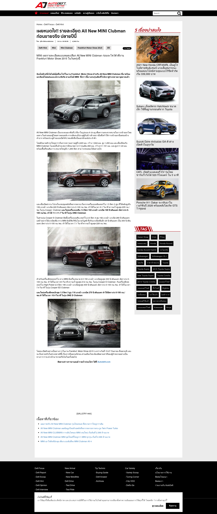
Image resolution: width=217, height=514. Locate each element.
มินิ (108, 48)
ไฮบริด (140, 262)
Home (39, 24)
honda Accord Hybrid (146, 249)
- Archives (99, 481)
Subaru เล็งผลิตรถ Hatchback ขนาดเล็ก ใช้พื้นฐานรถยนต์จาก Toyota (156, 108)
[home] (36, 13)
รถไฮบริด (164, 249)
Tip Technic (100, 468)
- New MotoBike (72, 476)
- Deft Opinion (41, 485)
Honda (153, 243)
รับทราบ (172, 505)
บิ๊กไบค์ (156, 288)
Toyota (165, 262)
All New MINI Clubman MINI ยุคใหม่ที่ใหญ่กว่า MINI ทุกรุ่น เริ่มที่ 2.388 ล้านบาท (75, 436)
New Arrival (70, 468)
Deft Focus (49, 24)
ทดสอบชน (142, 243)
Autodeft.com (103, 361)
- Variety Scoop (132, 472)
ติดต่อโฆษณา (161, 476)
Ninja (168, 307)
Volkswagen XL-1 (159, 256)
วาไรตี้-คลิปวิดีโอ (102, 13)
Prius (162, 237)
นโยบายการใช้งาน (163, 472)
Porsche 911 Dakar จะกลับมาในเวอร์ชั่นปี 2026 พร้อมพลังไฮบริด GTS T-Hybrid (156, 205)
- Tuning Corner (132, 476)
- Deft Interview (41, 489)
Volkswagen (142, 256)
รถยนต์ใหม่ (54, 13)
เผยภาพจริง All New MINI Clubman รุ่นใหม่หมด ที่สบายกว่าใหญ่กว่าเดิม (72, 423)
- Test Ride (69, 489)
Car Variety (130, 468)
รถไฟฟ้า (78, 13)
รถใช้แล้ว (153, 294)
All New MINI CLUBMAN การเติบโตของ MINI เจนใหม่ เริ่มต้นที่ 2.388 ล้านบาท (75, 432)
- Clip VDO (130, 481)
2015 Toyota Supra (161, 269)
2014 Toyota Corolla (146, 281)
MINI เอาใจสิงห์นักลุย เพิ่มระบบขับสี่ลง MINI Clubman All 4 (66, 441)
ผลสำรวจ (165, 294)
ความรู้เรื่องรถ (88, 13)
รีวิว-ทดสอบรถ (67, 13)
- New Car (69, 472)
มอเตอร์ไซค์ (164, 281)
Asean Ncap (142, 237)
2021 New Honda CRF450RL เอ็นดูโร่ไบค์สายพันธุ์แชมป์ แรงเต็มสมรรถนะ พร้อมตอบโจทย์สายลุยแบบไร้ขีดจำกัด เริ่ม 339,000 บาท (157, 69)
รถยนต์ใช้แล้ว (143, 300)
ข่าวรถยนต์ (44, 13)
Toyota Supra (143, 269)
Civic (154, 237)
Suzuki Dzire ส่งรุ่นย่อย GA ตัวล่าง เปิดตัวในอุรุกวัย (155, 143)
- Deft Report (40, 472)
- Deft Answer (101, 476)
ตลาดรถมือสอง (160, 300)
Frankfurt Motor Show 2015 (90, 48)
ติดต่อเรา (114, 13)
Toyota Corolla (163, 275)
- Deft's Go (129, 485)
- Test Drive (70, 485)
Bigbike (165, 288)
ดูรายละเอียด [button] (157, 505)
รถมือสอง (141, 294)
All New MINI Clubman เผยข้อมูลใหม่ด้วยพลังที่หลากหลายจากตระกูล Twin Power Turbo (79, 428)
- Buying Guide (101, 472)
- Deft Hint (39, 481)
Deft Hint (60, 24)
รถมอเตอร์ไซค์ (143, 307)
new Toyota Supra (145, 275)
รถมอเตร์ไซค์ (143, 288)
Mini (54, 48)
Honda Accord (166, 243)
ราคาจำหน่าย (153, 262)
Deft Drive (69, 481)
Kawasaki (158, 307)
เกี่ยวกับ (158, 468)
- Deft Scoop (40, 476)
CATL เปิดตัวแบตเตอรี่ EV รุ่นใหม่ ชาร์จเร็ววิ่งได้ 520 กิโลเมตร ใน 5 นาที (157, 173)
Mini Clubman (67, 48)
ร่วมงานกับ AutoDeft (164, 485)
